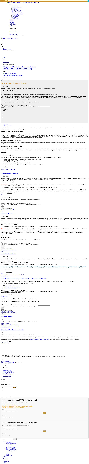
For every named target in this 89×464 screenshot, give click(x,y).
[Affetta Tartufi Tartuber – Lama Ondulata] (10, 324)
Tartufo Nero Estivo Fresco (8, 254)
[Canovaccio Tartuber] (7, 311)
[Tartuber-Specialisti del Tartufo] (16, 2)
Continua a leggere (4, 276)
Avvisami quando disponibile (6, 208)
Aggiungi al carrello (5, 313)
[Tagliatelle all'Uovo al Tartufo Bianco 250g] (19, 67)
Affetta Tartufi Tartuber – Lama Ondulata (12, 330)
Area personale (13, 30)
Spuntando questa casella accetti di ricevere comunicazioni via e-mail (16, 105)
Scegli (2, 170)
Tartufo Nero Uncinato (44, 339)
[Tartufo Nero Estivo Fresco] (9, 249)
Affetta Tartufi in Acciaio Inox (11, 288)
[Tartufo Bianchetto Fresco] (9, 209)
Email (3, 409)
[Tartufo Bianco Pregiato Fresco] (8, 169)
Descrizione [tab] (5, 124)
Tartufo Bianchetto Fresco (8, 213)
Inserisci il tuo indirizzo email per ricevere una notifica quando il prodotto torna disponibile (19, 106)
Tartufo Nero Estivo (34, 339)
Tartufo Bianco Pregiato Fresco (9, 173)
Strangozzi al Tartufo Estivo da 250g (12, 286)
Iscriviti (2, 108)
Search (14, 439)
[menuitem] (11, 25)
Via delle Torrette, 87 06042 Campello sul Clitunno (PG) (8, 362)
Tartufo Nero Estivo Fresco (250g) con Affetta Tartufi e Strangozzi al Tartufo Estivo (24, 278)
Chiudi (2, 207)
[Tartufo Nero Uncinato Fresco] (45, 74)
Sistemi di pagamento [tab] (7, 125)
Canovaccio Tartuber (6, 316)
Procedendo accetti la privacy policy (10, 411)
